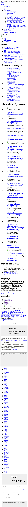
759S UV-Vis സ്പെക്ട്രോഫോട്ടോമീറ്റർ (15, 113)
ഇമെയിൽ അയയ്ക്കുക (7, 319)
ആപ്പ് (2, 320)
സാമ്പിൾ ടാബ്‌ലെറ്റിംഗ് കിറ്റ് (15, 128)
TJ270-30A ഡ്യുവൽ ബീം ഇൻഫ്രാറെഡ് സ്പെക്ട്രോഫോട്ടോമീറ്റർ (13, 99)
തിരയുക (3, 2)
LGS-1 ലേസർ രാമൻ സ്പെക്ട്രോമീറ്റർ (13, 204)
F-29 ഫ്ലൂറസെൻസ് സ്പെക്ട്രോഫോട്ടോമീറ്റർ (13, 90)
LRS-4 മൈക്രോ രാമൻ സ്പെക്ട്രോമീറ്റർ (14, 122)
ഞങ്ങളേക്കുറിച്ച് (8, 30)
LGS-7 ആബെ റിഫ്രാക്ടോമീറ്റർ (12, 259)
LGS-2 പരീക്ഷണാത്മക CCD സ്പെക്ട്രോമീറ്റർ (14, 213)
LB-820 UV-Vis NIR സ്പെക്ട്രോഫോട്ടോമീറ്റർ (15, 175)
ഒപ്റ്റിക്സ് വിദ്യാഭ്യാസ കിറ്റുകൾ (16, 17)
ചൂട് (8, 14)
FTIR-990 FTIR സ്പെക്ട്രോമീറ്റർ (15, 84)
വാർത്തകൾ (7, 29)
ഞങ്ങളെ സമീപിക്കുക (10, 32)
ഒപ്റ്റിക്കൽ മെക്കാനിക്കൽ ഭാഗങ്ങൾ (16, 25)
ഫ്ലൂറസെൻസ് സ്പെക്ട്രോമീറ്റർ (10, 315)
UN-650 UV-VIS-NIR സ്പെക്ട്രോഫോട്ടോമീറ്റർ (15, 157)
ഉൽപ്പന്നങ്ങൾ (7, 10)
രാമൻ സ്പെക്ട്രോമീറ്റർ (7, 312)
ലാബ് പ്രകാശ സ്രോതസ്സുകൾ (15, 21)
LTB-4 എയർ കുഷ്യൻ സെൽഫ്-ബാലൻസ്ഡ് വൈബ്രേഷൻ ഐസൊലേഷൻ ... (13, 77)
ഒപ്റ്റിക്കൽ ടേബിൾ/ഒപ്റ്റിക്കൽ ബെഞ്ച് (14, 54)
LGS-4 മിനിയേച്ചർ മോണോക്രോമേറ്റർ (13, 237)
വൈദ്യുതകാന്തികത (12, 15)
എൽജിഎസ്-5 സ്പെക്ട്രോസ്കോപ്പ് (13, 246)
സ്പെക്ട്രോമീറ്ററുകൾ (13, 11)
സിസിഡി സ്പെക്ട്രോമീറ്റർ (14, 314)
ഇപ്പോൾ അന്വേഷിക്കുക (8, 293)
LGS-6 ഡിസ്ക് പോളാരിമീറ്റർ (15, 253)
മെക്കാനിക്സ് (10, 13)
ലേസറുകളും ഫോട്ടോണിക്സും (15, 18)
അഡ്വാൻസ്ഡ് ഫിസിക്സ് (14, 20)
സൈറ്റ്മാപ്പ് (12, 311)
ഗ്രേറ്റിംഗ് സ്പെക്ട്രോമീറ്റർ (17, 316)
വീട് (5, 9)
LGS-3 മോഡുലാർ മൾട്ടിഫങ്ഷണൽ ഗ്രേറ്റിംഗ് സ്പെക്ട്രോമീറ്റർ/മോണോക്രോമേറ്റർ (15, 227)
